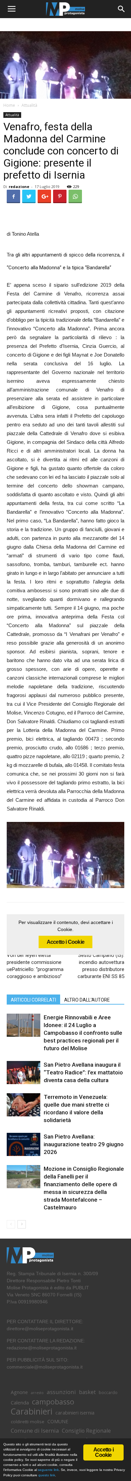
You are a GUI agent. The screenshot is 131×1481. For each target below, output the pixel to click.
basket (87, 1392)
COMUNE (57, 1421)
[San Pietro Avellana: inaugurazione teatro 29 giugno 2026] (23, 1144)
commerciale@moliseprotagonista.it (45, 1367)
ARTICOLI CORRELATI (33, 1000)
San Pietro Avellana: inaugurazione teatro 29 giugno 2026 (84, 1144)
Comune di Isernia (35, 1430)
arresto (37, 1392)
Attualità (29, 105)
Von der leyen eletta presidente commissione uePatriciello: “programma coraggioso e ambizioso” (35, 965)
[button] (121, 9)
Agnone (19, 1392)
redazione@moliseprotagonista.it (42, 1347)
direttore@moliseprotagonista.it (40, 1328)
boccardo (108, 1392)
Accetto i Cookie (65, 942)
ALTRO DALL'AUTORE (87, 1000)
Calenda (20, 1402)
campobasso (53, 1401)
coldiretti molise (27, 1422)
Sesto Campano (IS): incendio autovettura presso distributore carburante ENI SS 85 (101, 965)
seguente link (48, 1470)
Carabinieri (31, 1411)
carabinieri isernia (74, 1412)
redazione (19, 186)
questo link (46, 1475)
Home (9, 105)
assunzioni (61, 1391)
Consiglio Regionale (86, 1430)
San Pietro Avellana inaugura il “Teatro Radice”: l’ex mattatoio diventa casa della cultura (83, 1072)
